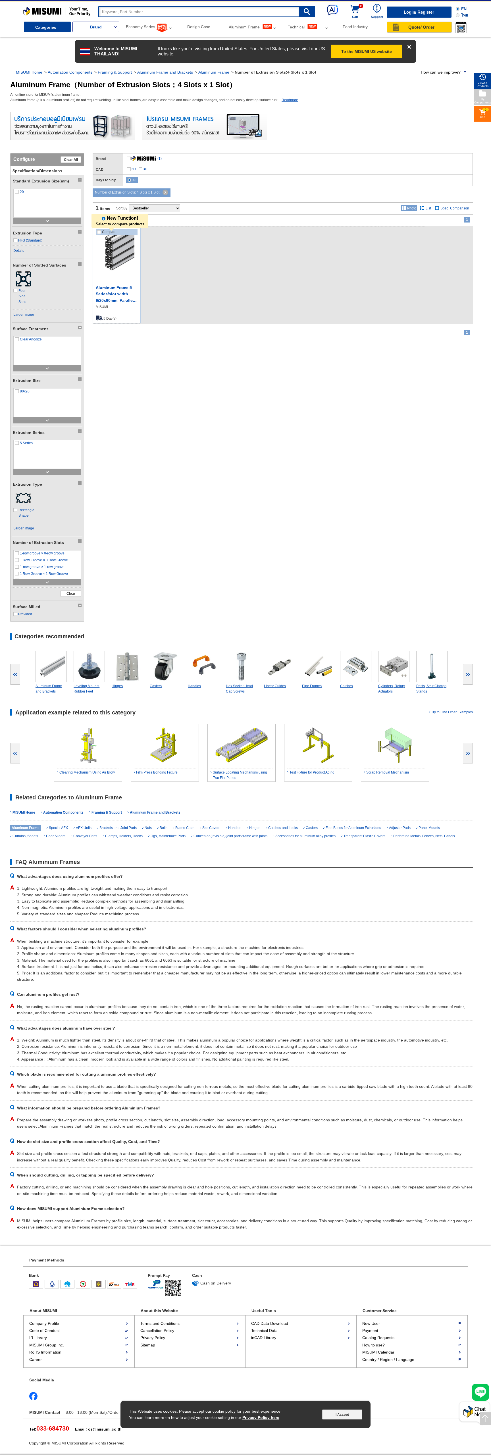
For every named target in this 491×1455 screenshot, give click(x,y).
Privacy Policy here (260, 1417)
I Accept (342, 1415)
